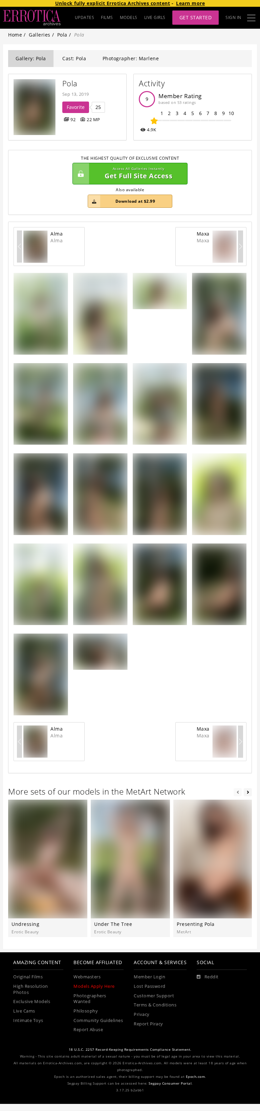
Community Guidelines (98, 1020)
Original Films (28, 977)
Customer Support (154, 996)
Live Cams (24, 1011)
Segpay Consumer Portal (170, 1083)
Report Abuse (88, 1029)
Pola (62, 34)
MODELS (128, 17)
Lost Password (150, 986)
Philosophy (85, 1011)
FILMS (107, 17)
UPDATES (84, 17)
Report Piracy (148, 1024)
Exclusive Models (31, 1001)
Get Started (195, 17)
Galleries (39, 34)
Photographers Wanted (89, 999)
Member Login (149, 977)
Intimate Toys (28, 1020)
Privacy (142, 1014)
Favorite (76, 107)
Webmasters (87, 977)
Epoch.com (195, 1076)
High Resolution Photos (30, 989)
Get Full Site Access (138, 173)
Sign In (233, 17)
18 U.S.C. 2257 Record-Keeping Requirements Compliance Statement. (130, 1049)
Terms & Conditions (155, 1005)
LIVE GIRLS (155, 17)
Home (15, 34)
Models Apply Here (94, 986)
